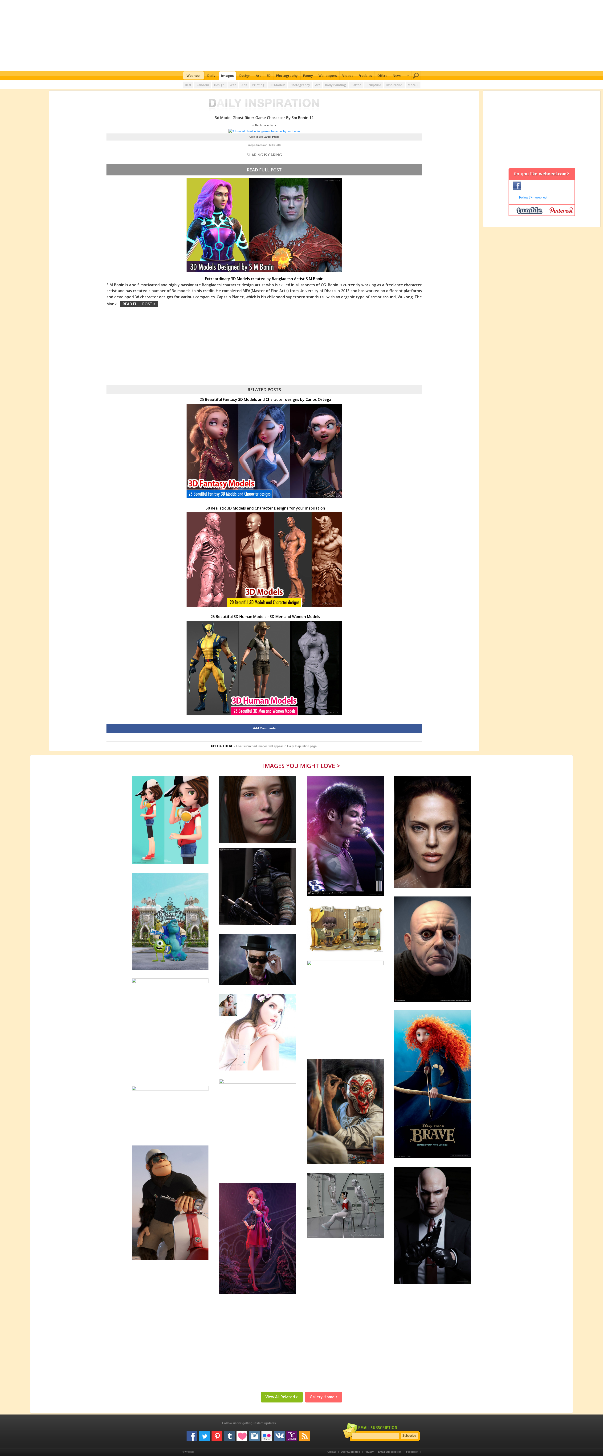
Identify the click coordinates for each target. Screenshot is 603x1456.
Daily (211, 75)
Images (227, 75)
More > (413, 85)
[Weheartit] (241, 1434)
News (397, 75)
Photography (287, 75)
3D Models (277, 85)
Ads (244, 85)
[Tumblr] (229, 1434)
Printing (258, 85)
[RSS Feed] (304, 1434)
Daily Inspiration (298, 746)
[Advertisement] (302, 35)
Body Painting (335, 85)
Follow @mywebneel (533, 197)
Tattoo (356, 85)
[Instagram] (254, 1434)
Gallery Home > (324, 1396)
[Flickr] (266, 1434)
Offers (382, 75)
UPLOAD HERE (222, 746)
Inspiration (394, 85)
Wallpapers (327, 75)
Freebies (365, 75)
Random (202, 85)
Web (233, 85)
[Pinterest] (217, 1434)
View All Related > (281, 1396)
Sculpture (374, 85)
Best (188, 85)
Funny (308, 75)
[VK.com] (279, 1434)
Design (244, 75)
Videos (347, 75)
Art (258, 75)
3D (268, 75)
